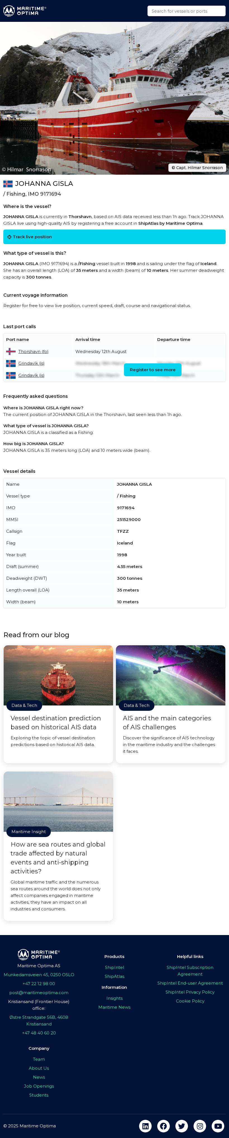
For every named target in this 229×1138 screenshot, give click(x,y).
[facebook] (163, 1126)
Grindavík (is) (31, 363)
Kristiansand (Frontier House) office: (39, 1005)
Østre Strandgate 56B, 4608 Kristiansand (38, 1021)
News (39, 1077)
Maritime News (114, 1007)
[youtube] (218, 1126)
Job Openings (39, 1086)
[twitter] (181, 1126)
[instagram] (200, 1126)
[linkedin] (145, 1126)
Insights (114, 998)
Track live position (32, 236)
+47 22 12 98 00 (39, 983)
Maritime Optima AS (38, 965)
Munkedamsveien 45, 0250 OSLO (39, 974)
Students (38, 1095)
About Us (39, 1068)
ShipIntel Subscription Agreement (190, 971)
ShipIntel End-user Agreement (190, 983)
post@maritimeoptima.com (38, 992)
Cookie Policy (190, 1001)
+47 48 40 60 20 (39, 1033)
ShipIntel (114, 967)
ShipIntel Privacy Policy (190, 992)
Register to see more (153, 369)
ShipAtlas (114, 976)
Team (39, 1059)
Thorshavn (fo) (33, 351)
